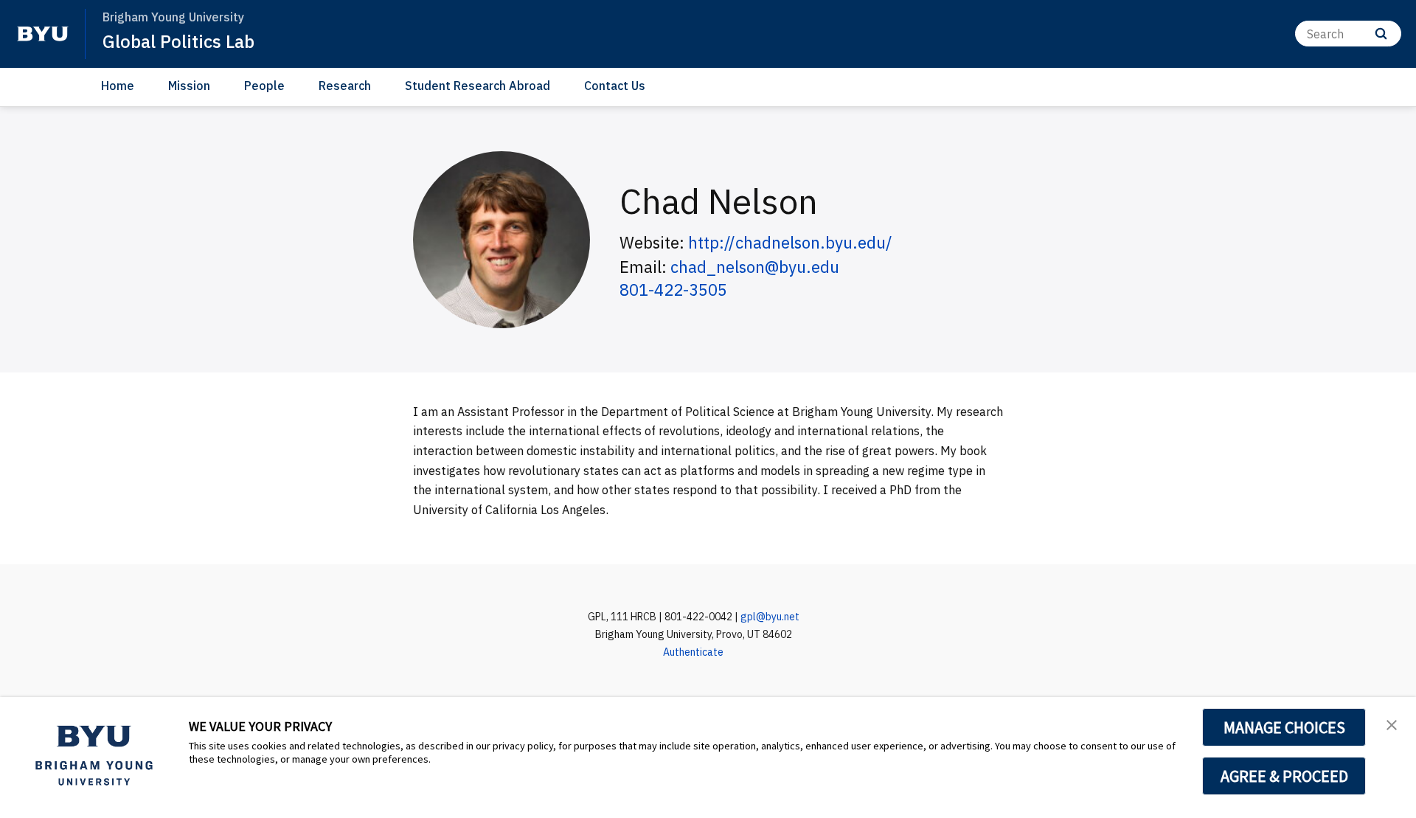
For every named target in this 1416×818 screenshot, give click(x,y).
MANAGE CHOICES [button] (1284, 727)
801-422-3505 (673, 289)
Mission (189, 85)
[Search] (1381, 33)
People (264, 85)
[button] (1391, 724)
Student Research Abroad (477, 85)
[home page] (43, 34)
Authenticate (693, 652)
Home (117, 85)
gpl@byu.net (769, 616)
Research (345, 85)
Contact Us (614, 85)
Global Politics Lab (178, 41)
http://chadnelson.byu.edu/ (790, 242)
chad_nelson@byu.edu (754, 266)
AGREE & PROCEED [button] (1284, 776)
